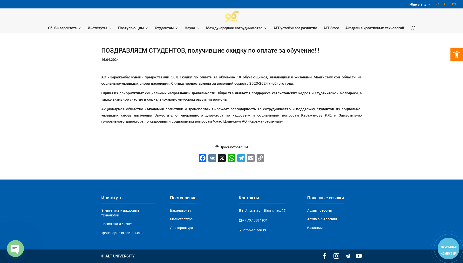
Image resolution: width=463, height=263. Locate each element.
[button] (456, 54)
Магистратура (181, 219)
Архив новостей (319, 210)
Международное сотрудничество (234, 28)
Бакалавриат (180, 210)
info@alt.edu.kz (254, 230)
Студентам (164, 28)
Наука (190, 28)
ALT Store (331, 28)
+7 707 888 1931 (255, 220)
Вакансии (315, 228)
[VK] (212, 158)
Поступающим (131, 28)
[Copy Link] (260, 158)
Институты (97, 28)
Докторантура (181, 228)
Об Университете (62, 28)
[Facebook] (202, 158)
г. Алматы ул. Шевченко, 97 (263, 211)
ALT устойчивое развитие (295, 28)
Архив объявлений (322, 219)
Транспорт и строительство (122, 233)
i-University (417, 4)
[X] (222, 158)
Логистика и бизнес (116, 224)
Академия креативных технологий (374, 28)
